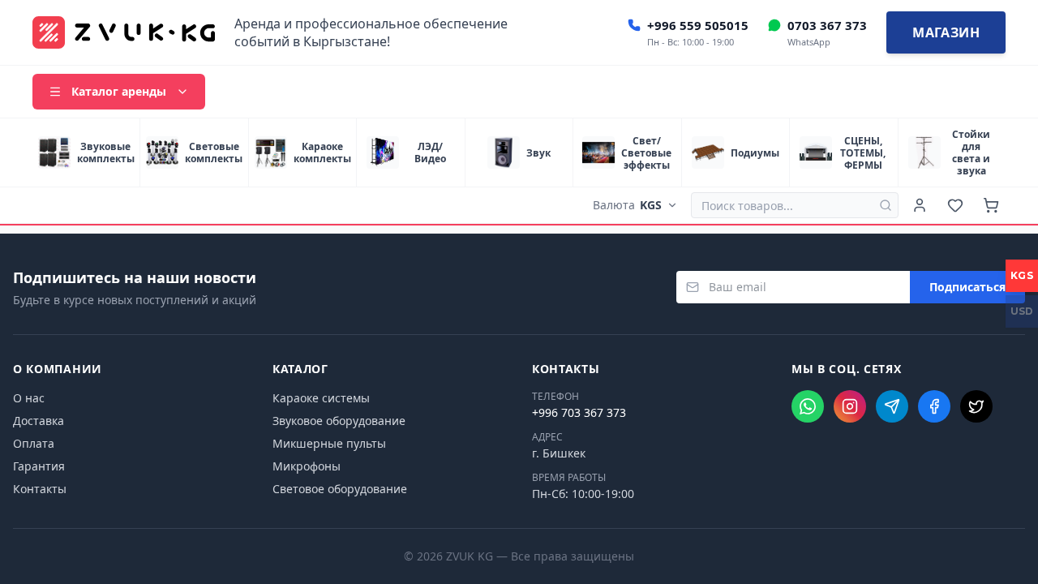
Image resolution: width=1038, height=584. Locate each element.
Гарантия (39, 466)
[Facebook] (934, 406)
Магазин (946, 32)
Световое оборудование (339, 488)
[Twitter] (976, 406)
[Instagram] (850, 406)
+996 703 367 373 (579, 412)
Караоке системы (321, 398)
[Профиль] (919, 205)
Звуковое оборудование (338, 420)
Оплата (33, 443)
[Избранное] (955, 205)
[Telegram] (892, 406)
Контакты (39, 488)
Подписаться (967, 286)
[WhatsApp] (807, 406)
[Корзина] (991, 205)
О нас (29, 398)
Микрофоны (306, 466)
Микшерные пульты (329, 443)
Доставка (38, 420)
